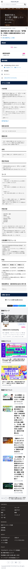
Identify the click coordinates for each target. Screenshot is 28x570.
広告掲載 (3, 527)
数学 (4, 38)
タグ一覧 (3, 517)
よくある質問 (4, 540)
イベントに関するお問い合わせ (15, 300)
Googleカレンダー (9, 67)
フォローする (22, 324)
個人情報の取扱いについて (7, 552)
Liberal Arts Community (10, 78)
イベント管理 (4, 542)
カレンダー (17, 507)
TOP (2, 498)
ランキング (17, 515)
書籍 (15, 512)
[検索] (25, 4)
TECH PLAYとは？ (5, 537)
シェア (16, 305)
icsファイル (18, 67)
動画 (2, 512)
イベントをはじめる (19, 540)
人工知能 (12, 38)
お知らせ (16, 537)
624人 (23, 327)
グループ (3, 515)
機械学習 (7, 38)
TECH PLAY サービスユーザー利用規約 (10, 550)
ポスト (10, 305)
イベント (6, 498)
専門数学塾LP (5, 121)
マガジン (3, 510)
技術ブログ (17, 510)
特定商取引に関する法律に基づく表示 (10, 555)
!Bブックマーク (22, 305)
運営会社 (3, 530)
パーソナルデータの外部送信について (10, 557)
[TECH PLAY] (15, 1)
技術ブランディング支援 (7, 525)
